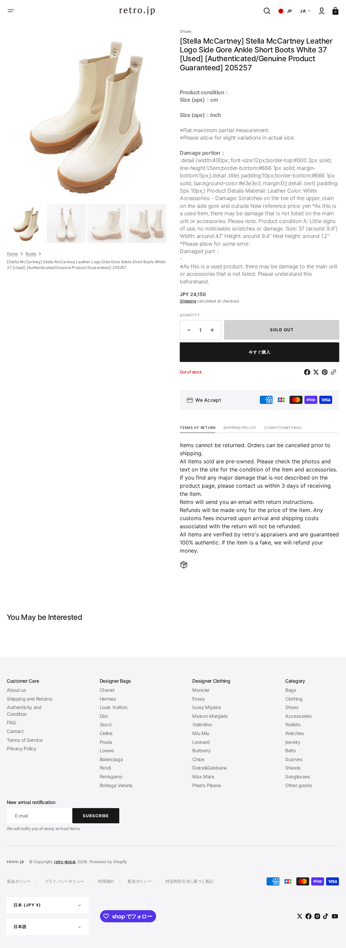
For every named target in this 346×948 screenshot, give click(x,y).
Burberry (201, 750)
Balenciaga (111, 759)
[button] (10, 10)
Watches (294, 733)
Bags (290, 690)
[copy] (334, 372)
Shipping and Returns (29, 699)
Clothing (293, 699)
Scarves (294, 759)
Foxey (198, 699)
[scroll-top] (331, 933)
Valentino (202, 724)
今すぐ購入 (260, 352)
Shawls (293, 768)
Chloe (198, 759)
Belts (290, 750)
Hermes (108, 699)
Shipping (188, 300)
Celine (106, 733)
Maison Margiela (209, 716)
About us (16, 690)
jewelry (292, 742)
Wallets (293, 724)
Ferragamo (111, 776)
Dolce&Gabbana (209, 768)
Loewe (107, 750)
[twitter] (317, 372)
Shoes (291, 707)
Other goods (298, 785)
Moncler (200, 690)
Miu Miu (200, 733)
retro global (64, 861)
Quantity (190, 315)
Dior (104, 716)
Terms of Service (25, 740)
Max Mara (203, 776)
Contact (15, 731)
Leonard (201, 742)
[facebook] (308, 372)
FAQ (11, 722)
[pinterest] (326, 372)
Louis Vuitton (113, 707)
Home (12, 253)
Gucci (106, 724)
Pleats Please (206, 785)
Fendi (105, 768)
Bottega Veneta (116, 785)
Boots (31, 253)
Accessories (298, 716)
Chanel (107, 690)
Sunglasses (297, 776)
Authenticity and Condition (24, 710)
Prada (106, 742)
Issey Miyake (206, 707)
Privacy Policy (21, 748)
